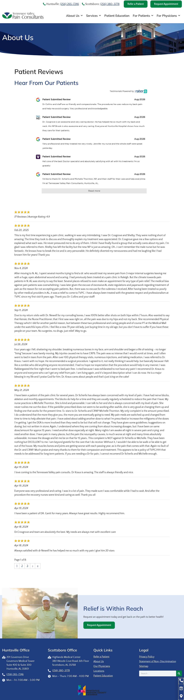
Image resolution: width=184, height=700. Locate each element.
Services (92, 15)
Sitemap (143, 666)
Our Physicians (101, 666)
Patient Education (116, 15)
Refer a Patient (101, 656)
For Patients (141, 15)
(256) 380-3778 (109, 4)
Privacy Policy (146, 656)
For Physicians (167, 15)
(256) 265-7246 (69, 4)
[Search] (179, 673)
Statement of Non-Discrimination (157, 661)
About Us (72, 15)
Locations (98, 671)
